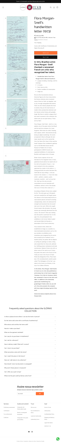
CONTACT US (47, 426)
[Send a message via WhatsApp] (58, 439)
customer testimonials (36, 416)
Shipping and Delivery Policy (49, 418)
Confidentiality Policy (49, 414)
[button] (3, 7)
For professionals (8, 414)
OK (40, 393)
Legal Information (48, 423)
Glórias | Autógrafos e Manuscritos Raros (28, 441)
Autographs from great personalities (22, 419)
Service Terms (47, 407)
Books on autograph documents (22, 413)
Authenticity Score (35, 419)
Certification (6, 411)
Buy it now (46, 57)
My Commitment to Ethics (35, 412)
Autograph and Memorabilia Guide (21, 408)
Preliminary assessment (9, 407)
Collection (6, 417)
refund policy (47, 411)
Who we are (33, 407)
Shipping (36, 39)
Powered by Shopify (40, 441)
